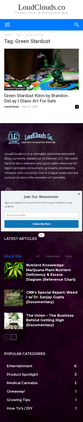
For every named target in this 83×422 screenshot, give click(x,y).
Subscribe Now (41, 223)
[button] (41, 196)
